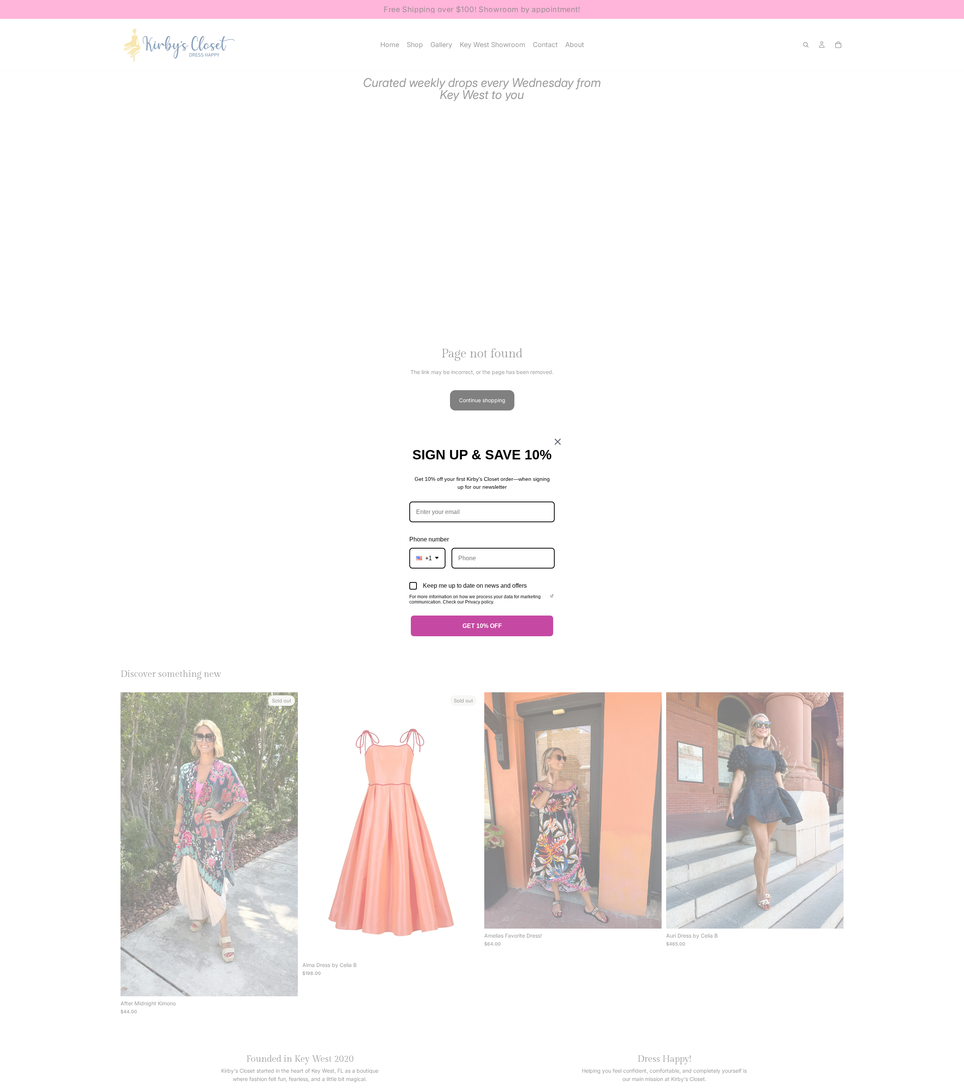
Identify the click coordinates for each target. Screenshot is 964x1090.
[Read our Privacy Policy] (552, 597)
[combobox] (427, 558)
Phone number (429, 539)
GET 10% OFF (482, 626)
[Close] (558, 442)
